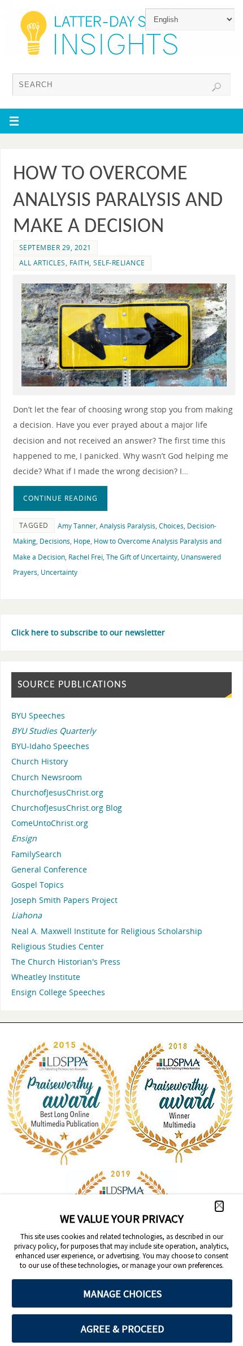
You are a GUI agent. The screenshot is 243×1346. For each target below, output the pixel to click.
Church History (39, 761)
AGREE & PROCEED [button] (122, 1328)
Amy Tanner (77, 526)
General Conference (49, 869)
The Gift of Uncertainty (141, 557)
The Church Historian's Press (65, 961)
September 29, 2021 (55, 247)
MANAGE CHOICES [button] (122, 1293)
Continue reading (60, 498)
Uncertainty (59, 572)
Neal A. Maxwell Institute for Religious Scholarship (106, 931)
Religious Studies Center (57, 946)
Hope (81, 541)
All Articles (42, 263)
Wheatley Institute (45, 976)
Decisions (55, 541)
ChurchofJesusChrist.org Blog (66, 807)
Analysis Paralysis (127, 526)
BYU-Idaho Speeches (50, 746)
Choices (171, 526)
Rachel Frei (85, 557)
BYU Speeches (38, 715)
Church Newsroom (46, 777)
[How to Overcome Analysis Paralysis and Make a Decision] (124, 335)
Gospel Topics (37, 884)
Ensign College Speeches (58, 992)
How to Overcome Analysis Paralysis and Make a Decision (118, 201)
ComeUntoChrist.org (49, 823)
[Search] (216, 87)
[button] (219, 1206)
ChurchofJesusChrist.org (57, 792)
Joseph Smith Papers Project (64, 900)
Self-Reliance (119, 263)
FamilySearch (36, 854)
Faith (80, 263)
